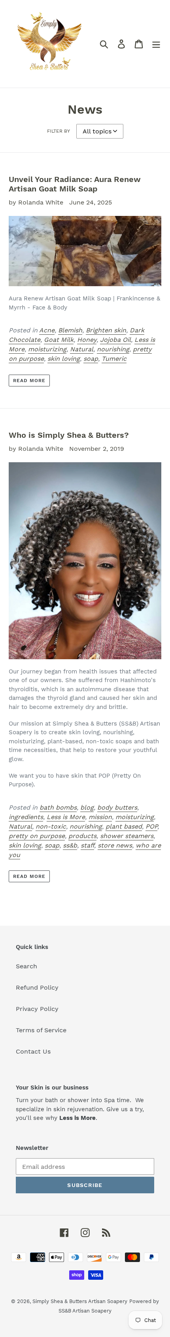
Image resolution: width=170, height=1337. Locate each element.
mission (100, 817)
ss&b (70, 845)
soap (90, 358)
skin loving (63, 358)
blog (87, 807)
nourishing (113, 349)
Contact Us (33, 1051)
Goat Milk (59, 339)
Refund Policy (37, 987)
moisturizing (47, 349)
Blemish (70, 330)
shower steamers (126, 836)
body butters (117, 807)
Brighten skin (106, 330)
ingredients (26, 817)
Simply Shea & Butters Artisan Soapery (79, 1301)
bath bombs (58, 807)
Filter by (58, 131)
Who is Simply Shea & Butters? (69, 435)
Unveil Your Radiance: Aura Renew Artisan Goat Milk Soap (75, 183)
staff (87, 845)
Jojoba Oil (115, 339)
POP (151, 826)
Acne (47, 330)
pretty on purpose (37, 836)
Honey (86, 339)
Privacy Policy (37, 1009)
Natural (81, 349)
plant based (124, 826)
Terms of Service (41, 1030)
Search (26, 966)
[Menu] (156, 44)
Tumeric (114, 358)
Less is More (66, 817)
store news (115, 845)
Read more (29, 380)
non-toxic (51, 826)
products (82, 836)
